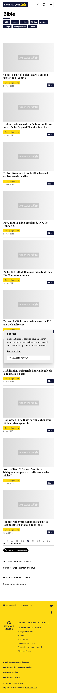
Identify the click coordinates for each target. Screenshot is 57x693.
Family (21, 635)
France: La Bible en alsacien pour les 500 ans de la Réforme (27, 323)
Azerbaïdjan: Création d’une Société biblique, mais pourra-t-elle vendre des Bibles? (26, 472)
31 (33, 541)
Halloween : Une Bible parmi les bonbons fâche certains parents (27, 421)
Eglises (24, 22)
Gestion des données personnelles (17, 667)
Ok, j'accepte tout (18, 358)
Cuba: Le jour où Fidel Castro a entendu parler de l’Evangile (26, 76)
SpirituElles (23, 639)
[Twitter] (51, 606)
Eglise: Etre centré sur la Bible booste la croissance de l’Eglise (26, 175)
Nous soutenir (10, 605)
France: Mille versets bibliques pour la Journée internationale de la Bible (25, 523)
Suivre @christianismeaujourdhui (19, 567)
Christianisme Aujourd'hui (29, 627)
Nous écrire (26, 605)
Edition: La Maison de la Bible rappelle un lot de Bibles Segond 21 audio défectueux (27, 125)
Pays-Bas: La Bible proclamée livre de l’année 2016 (25, 224)
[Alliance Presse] (8, 628)
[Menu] (51, 4)
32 (38, 541)
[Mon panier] (44, 4)
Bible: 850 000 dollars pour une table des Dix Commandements (27, 273)
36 (48, 541)
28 (22, 541)
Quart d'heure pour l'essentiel (30, 647)
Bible (7, 22)
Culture (43, 22)
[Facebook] (51, 612)
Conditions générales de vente (16, 662)
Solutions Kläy (31, 688)
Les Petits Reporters (26, 643)
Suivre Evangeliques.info (14, 584)
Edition (34, 22)
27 (17, 541)
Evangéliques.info (12, 83)
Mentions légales (10, 672)
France (15, 22)
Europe (7, 26)
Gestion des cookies (11, 677)
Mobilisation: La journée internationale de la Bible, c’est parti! (27, 372)
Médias (33, 26)
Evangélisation (20, 26)
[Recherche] (38, 4)
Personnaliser (14, 351)
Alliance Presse (24, 651)
